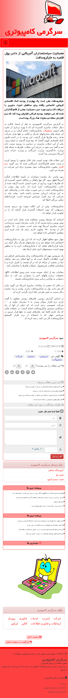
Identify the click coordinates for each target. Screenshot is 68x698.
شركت (19, 356)
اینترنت (46, 618)
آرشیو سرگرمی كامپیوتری (57, 691)
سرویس (44, 356)
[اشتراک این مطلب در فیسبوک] (17, 372)
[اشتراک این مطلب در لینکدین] (12, 372)
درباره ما (63, 683)
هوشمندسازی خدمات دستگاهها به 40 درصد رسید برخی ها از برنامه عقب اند (38, 493)
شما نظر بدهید (58, 501)
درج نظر (56, 456)
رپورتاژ (12, 618)
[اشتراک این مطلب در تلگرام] (22, 372)
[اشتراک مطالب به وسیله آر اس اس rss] (6, 372)
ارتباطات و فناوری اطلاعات (46, 623)
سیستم (31, 356)
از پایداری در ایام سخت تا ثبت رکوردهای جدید (47, 506)
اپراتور (14, 623)
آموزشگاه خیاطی (56, 470)
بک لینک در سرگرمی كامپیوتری (55, 687)
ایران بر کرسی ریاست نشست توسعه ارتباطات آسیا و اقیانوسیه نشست (39, 497)
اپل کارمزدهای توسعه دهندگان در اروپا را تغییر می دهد (44, 386)
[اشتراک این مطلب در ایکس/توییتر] (33, 372)
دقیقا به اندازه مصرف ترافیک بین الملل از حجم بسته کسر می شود (41, 395)
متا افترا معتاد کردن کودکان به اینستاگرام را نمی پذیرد (45, 525)
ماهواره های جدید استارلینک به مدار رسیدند (48, 391)
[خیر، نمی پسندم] (18, 365)
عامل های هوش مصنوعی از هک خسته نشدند (48, 399)
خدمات (34, 618)
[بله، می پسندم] (32, 365)
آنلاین (24, 623)
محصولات (47, 130)
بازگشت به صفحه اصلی (18, 642)
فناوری (23, 618)
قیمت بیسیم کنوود (55, 479)
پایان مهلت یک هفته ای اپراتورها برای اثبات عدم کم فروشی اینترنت (40, 521)
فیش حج (60, 475)
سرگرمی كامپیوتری (33, 31)
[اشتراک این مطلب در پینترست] (28, 372)
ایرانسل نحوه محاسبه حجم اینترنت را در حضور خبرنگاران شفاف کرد (40, 529)
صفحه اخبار (33, 637)
